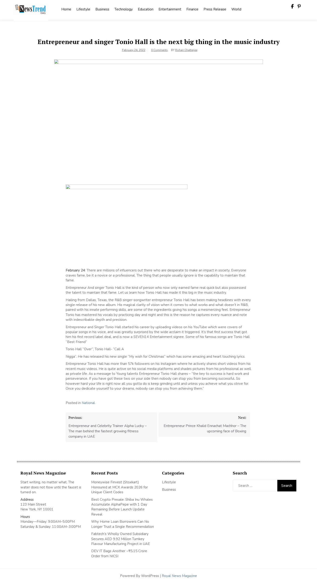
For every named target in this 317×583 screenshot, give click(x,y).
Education (145, 9)
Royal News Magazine (179, 575)
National (88, 403)
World (236, 9)
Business (102, 9)
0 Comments (159, 50)
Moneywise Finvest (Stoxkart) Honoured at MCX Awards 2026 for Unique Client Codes (119, 487)
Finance (192, 9)
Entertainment (169, 9)
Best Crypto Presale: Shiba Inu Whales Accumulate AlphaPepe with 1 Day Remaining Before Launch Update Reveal (122, 507)
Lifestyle (83, 9)
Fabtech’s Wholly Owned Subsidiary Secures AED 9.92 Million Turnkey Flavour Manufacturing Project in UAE (120, 539)
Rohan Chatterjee (186, 50)
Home (66, 9)
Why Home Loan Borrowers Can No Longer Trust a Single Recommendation (122, 524)
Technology (123, 9)
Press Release (215, 9)
